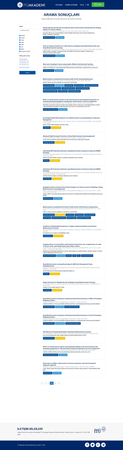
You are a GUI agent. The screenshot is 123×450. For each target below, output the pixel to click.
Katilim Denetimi (71, 217)
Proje (22, 40)
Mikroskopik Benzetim (74, 91)
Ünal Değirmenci (48, 236)
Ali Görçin (46, 160)
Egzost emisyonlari (90, 215)
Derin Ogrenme (79, 215)
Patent (22, 38)
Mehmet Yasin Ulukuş (49, 37)
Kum (78, 255)
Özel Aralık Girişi (24, 67)
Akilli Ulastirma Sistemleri (50, 91)
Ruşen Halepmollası (49, 306)
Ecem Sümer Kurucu (49, 338)
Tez (22, 47)
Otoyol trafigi (47, 217)
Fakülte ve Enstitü (71, 5)
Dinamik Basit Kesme (87, 255)
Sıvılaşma (68, 255)
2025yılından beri (24, 62)
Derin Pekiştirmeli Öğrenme (72, 306)
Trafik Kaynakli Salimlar (68, 88)
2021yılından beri (24, 64)
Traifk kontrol (69, 215)
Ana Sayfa (58, 5)
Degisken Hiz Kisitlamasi (91, 85)
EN (88, 5)
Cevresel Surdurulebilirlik (82, 88)
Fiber (74, 255)
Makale (23, 35)
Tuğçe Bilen (47, 127)
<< (42, 383)
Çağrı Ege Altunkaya (49, 142)
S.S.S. (82, 5)
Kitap (22, 42)
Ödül (22, 44)
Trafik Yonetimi (69, 85)
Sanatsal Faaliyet (25, 51)
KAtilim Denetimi (79, 85)
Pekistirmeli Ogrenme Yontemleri (52, 88)
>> (59, 383)
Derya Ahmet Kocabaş (49, 55)
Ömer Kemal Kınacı (48, 70)
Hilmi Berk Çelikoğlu (49, 85)
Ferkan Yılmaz (47, 178)
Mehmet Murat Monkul (49, 255)
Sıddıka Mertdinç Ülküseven (50, 109)
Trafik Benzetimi (63, 91)
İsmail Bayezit (47, 290)
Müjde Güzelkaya (48, 198)
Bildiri (22, 49)
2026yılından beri (24, 61)
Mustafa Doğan (48, 373)
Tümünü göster (23, 59)
